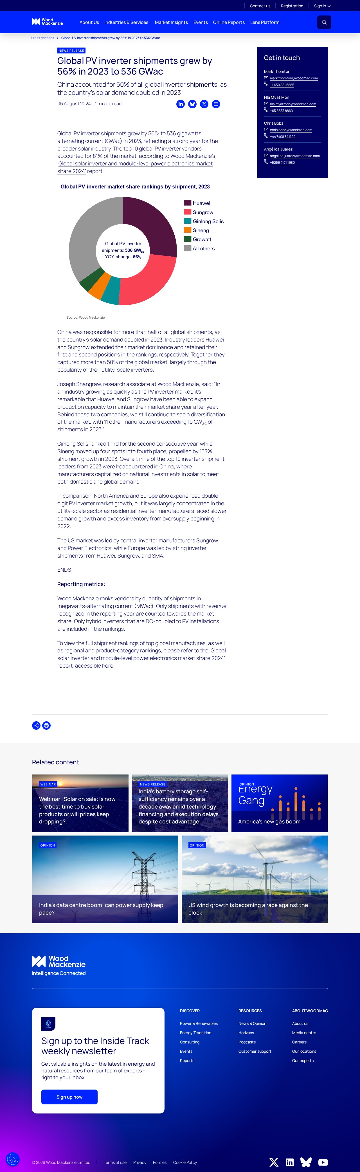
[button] (324, 22)
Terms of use (115, 1162)
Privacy (139, 1162)
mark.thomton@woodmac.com (294, 78)
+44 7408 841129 (282, 136)
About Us (89, 22)
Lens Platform (265, 22)
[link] (180, 966)
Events (201, 22)
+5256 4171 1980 (282, 162)
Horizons (246, 1032)
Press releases (42, 37)
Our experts (303, 1060)
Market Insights (171, 22)
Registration (292, 5)
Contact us (260, 5)
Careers (299, 1042)
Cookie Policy (185, 1162)
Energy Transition (195, 1032)
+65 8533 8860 (281, 110)
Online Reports (229, 22)
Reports (187, 1060)
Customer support (254, 1051)
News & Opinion (252, 1023)
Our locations (304, 1051)
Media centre (304, 1032)
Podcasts (247, 1042)
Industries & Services (126, 22)
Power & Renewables (199, 1023)
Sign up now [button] (70, 1097)
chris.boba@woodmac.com (291, 129)
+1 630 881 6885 (282, 84)
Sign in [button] (322, 5)
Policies (159, 1162)
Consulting (189, 1042)
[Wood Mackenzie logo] (47, 21)
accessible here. (95, 665)
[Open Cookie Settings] (13, 1159)
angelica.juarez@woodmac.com (295, 155)
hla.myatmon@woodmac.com (293, 104)
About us (300, 1023)
